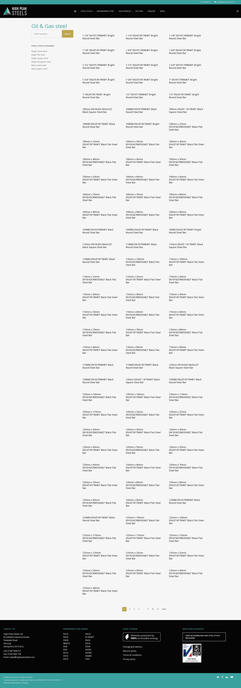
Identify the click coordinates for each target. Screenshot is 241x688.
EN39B (88, 652)
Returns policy (129, 651)
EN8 (65, 646)
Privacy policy (129, 659)
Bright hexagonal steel (41, 61)
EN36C (88, 649)
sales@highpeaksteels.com (22, 657)
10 (153, 609)
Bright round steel (39, 51)
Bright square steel (39, 58)
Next (164, 609)
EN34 (87, 643)
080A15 (66, 643)
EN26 (87, 640)
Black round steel (38, 65)
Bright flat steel (38, 54)
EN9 (65, 649)
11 (158, 609)
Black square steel (39, 68)
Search (68, 34)
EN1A (65, 634)
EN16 (65, 656)
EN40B (88, 656)
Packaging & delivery (132, 646)
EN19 (65, 659)
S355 (87, 659)
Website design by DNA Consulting (16, 683)
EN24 (87, 634)
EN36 (87, 646)
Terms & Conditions (132, 655)
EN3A (65, 637)
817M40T (89, 637)
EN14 (65, 652)
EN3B (65, 640)
